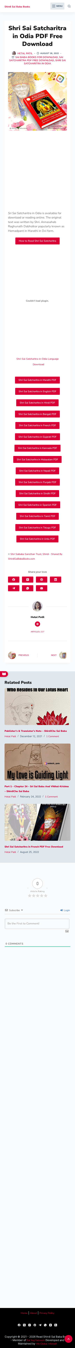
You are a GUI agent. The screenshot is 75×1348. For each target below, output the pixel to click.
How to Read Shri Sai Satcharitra (37, 241)
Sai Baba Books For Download (36, 57)
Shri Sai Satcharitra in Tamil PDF (37, 516)
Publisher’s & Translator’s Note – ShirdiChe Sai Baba (36, 731)
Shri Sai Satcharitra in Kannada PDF (37, 448)
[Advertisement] (37, 172)
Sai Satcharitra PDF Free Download (36, 59)
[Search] (69, 6)
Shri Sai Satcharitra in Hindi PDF (37, 402)
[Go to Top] (68, 1339)
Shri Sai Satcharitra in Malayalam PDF (37, 459)
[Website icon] (37, 624)
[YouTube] (50, 1325)
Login (66, 910)
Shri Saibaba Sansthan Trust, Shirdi (29, 554)
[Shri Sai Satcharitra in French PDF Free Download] (37, 822)
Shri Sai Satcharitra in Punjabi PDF (37, 482)
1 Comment (52, 736)
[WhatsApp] (27, 588)
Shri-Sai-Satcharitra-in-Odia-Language (37, 359)
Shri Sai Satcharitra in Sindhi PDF (37, 493)
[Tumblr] (55, 1325)
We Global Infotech (46, 1343)
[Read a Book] (4, 674)
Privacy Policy (46, 1313)
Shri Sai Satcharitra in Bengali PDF (37, 414)
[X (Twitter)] (27, 580)
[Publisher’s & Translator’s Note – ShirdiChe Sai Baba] (37, 706)
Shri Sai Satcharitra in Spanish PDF (37, 505)
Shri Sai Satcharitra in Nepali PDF (37, 470)
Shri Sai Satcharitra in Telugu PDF (37, 527)
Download (38, 364)
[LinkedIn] (55, 580)
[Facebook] (13, 580)
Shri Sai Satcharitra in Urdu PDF (37, 539)
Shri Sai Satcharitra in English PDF (37, 391)
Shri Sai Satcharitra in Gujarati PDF (37, 436)
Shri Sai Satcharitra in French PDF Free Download (34, 846)
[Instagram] (29, 1325)
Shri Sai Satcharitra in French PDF (37, 425)
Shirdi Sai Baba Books (17, 6)
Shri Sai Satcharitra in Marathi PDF (37, 380)
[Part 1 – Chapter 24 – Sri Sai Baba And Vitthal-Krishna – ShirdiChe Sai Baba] (37, 762)
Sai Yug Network (36, 1340)
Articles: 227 (37, 631)
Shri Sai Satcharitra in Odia (45, 62)
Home (24, 1313)
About (33, 1313)
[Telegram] (13, 588)
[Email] (41, 588)
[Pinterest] (41, 580)
